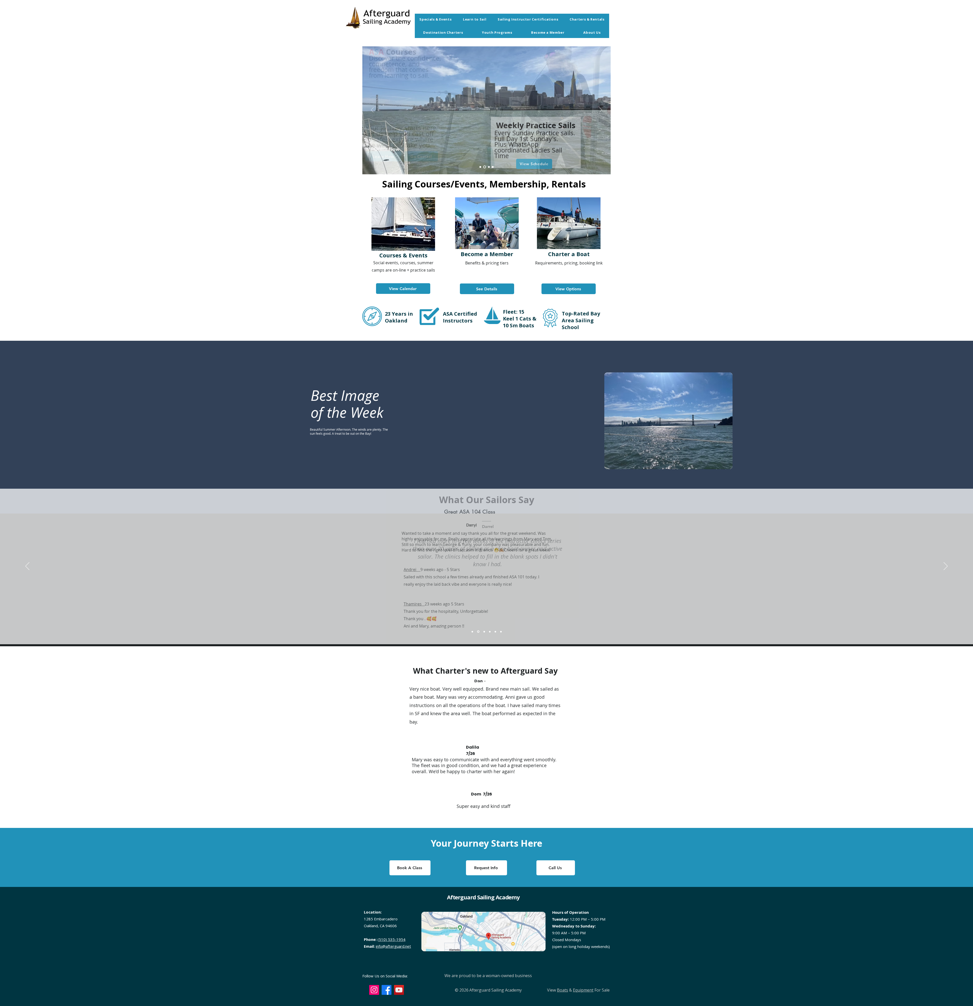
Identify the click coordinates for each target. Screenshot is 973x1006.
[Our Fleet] (493, 167)
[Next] (601, 110)
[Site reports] (501, 631)
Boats (562, 990)
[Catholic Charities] (490, 631)
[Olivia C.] (484, 631)
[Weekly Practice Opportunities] (484, 167)
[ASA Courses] (480, 167)
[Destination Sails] (489, 167)
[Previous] (372, 110)
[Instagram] (374, 990)
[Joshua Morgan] (495, 631)
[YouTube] (399, 990)
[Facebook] (386, 990)
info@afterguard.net (393, 946)
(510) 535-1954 (391, 939)
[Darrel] (478, 632)
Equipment (583, 990)
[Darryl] (472, 631)
